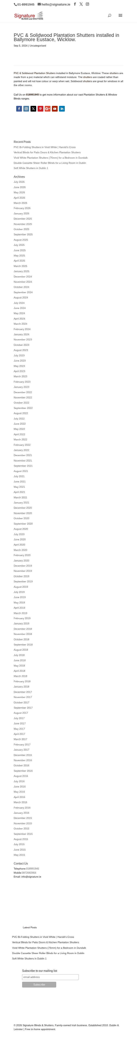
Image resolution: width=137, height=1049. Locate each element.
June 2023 (20, 360)
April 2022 (19, 434)
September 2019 (23, 581)
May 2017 (19, 728)
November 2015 (23, 823)
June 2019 (20, 597)
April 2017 (19, 734)
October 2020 (21, 518)
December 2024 (23, 276)
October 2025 (21, 229)
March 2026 (20, 203)
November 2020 (23, 513)
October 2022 (21, 402)
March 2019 (20, 613)
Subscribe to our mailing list (39, 970)
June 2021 (20, 481)
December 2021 (23, 455)
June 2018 (20, 660)
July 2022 (19, 418)
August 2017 (21, 712)
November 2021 (23, 460)
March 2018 (20, 676)
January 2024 (21, 334)
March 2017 (20, 739)
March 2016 (20, 802)
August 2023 (21, 350)
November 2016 (23, 760)
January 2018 (21, 686)
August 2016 (21, 776)
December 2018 (23, 628)
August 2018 (21, 649)
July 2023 (19, 355)
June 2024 (20, 308)
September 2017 (23, 707)
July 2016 (19, 781)
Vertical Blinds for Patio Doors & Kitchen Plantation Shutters (47, 152)
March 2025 (20, 266)
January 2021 (21, 502)
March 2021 (20, 497)
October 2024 (21, 287)
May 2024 (19, 313)
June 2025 (20, 250)
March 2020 (20, 550)
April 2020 (19, 544)
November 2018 (23, 634)
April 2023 (19, 371)
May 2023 (19, 366)
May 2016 (19, 791)
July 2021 (19, 476)
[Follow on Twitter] (33, 109)
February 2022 (22, 444)
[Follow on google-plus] (47, 109)
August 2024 (21, 297)
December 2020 (23, 507)
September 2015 (23, 833)
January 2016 (21, 812)
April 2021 (19, 492)
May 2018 (19, 665)
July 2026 (19, 181)
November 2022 (23, 397)
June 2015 (20, 849)
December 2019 (23, 565)
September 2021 (23, 465)
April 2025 (19, 260)
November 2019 (23, 570)
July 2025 (19, 245)
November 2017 (23, 697)
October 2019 (21, 576)
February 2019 (22, 618)
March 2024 (20, 323)
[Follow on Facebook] (19, 109)
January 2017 (21, 749)
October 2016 (21, 765)
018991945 (32, 868)
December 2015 (23, 818)
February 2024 (22, 329)
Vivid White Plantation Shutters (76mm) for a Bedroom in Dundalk (51, 157)
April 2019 (19, 607)
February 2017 (22, 744)
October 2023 (21, 344)
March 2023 (20, 376)
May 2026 (19, 192)
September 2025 (23, 234)
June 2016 (20, 786)
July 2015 (19, 844)
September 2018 (23, 644)
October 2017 (21, 702)
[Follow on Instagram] (26, 109)
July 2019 (19, 592)
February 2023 (22, 381)
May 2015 (19, 854)
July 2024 (19, 302)
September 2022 (23, 408)
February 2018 (22, 681)
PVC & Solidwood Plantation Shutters (34, 73)
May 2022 (19, 429)
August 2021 (21, 471)
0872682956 (29, 872)
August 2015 (21, 839)
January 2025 (21, 271)
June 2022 (20, 423)
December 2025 (23, 218)
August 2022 (21, 413)
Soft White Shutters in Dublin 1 (31, 168)
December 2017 (23, 692)
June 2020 (20, 539)
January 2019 (21, 623)
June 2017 (20, 723)
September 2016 (23, 770)
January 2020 (21, 560)
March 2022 (20, 439)
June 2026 (20, 187)
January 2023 (21, 386)
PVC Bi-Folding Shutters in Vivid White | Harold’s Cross (45, 147)
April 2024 (19, 318)
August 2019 (21, 586)
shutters (114, 73)
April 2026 (19, 197)
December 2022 (23, 392)
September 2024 (23, 292)
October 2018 (21, 639)
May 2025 (19, 255)
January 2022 (21, 450)
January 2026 (21, 213)
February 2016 (22, 807)
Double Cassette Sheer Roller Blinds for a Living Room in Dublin (50, 162)
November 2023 (23, 339)
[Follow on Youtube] (55, 109)
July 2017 (19, 718)
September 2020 (23, 523)
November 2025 (23, 224)
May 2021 (19, 486)
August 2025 (21, 239)
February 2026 (22, 208)
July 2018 (19, 655)
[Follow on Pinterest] (40, 109)
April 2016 (19, 797)
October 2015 (21, 828)
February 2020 (22, 555)
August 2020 (21, 528)
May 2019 (19, 602)
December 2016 (23, 755)
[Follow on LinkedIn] (62, 109)
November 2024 (23, 281)
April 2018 (19, 670)
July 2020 (19, 534)
